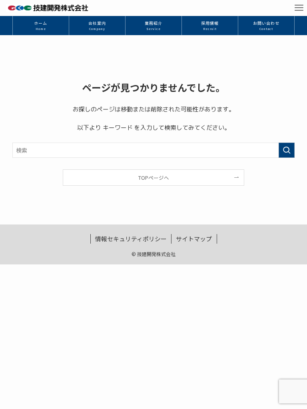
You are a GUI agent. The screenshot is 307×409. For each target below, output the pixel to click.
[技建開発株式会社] (47, 8)
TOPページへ (153, 177)
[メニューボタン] (299, 8)
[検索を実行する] (287, 150)
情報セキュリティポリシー (131, 238)
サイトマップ (194, 238)
